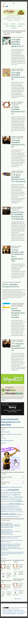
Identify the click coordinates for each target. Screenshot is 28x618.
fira (14, 506)
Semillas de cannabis (6, 536)
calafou (14, 495)
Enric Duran (15, 504)
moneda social (8, 514)
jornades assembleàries (11, 509)
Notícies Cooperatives (17, 37)
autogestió (13, 489)
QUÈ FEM (13, 24)
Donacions (3, 443)
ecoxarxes (19, 501)
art (9, 487)
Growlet (3, 540)
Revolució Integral (5, 516)
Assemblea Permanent (17, 69)
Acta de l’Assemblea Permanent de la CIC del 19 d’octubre (18, 312)
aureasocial (4, 490)
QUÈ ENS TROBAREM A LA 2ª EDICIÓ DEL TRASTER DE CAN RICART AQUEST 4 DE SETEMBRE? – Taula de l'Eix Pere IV (11, 546)
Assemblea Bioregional (17, 303)
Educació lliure (5, 504)
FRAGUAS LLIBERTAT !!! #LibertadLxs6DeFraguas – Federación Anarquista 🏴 (10, 525)
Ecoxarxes (3, 438)
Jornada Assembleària (17, 70)
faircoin (6, 506)
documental (18, 499)
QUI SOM (6, 24)
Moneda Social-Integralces (7, 440)
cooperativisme (18, 497)
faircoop (10, 506)
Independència (11, 508)
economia (3, 501)
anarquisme (4, 487)
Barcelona (3, 494)
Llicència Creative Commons (14, 609)
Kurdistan (19, 509)
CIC (19, 495)
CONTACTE (14, 28)
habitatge (4, 508)
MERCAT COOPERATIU (11, 26)
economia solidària (10, 501)
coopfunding (4, 499)
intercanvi (3, 509)
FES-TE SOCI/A (21, 24)
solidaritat (15, 516)
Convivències (11, 497)
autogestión (4, 492)
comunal (4, 497)
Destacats (14, 103)
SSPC (19, 516)
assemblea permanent (16, 487)
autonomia (17, 492)
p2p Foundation (18, 514)
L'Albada (3, 511)
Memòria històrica (9, 511)
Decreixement (10, 499)
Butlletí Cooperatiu (5, 431)
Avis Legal (3, 558)
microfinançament (19, 511)
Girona (17, 506)
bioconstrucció (9, 494)
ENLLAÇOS (19, 26)
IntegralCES (18, 508)
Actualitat (5, 282)
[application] (12, 408)
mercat (14, 511)
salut (11, 516)
